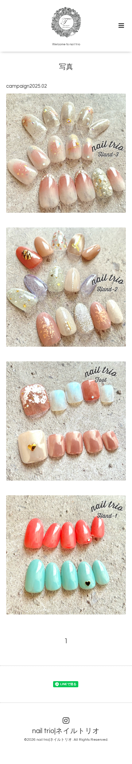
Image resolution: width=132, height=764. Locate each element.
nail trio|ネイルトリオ (66, 731)
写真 (66, 67)
